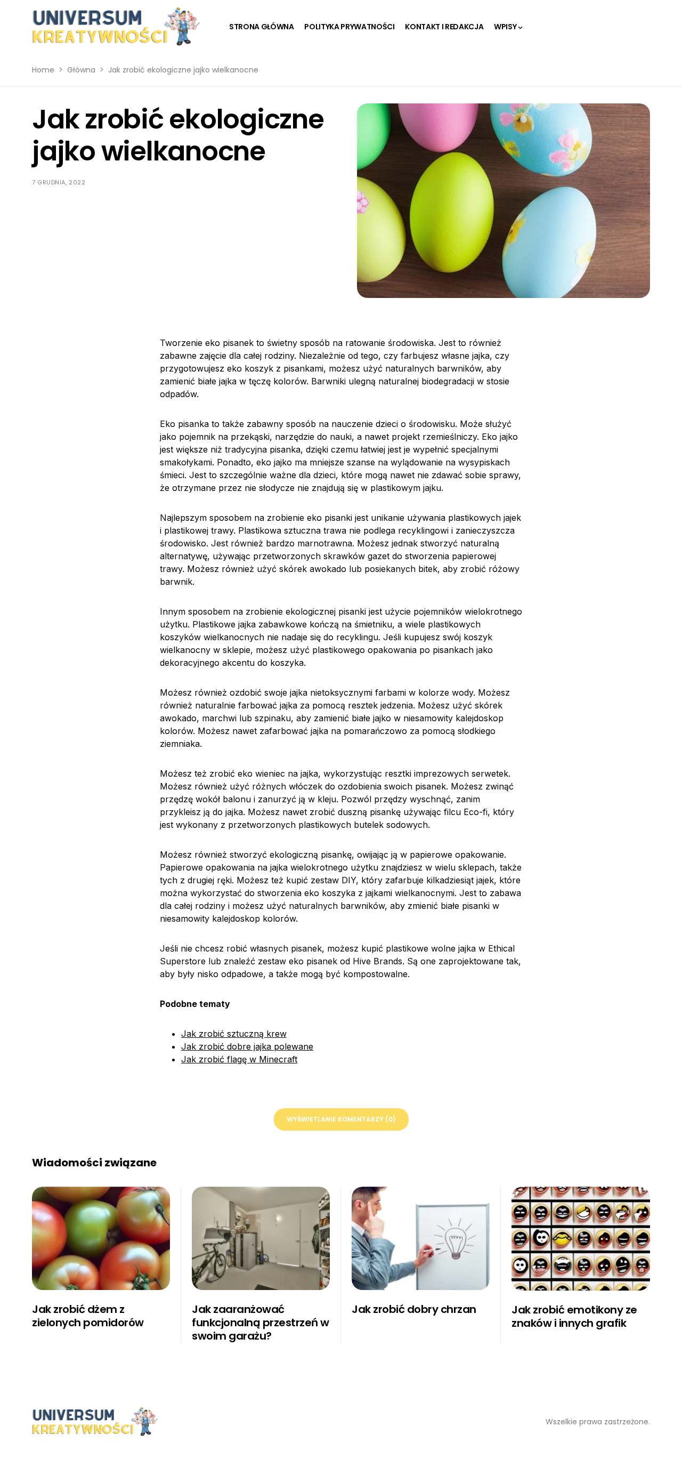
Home (43, 70)
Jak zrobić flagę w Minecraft (239, 1059)
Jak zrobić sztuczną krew (234, 1033)
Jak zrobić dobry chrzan (414, 1309)
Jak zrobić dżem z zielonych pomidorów (88, 1316)
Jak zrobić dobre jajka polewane (247, 1046)
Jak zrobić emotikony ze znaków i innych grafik (574, 1316)
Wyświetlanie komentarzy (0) (341, 1119)
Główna (81, 70)
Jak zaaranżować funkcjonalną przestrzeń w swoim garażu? (260, 1322)
